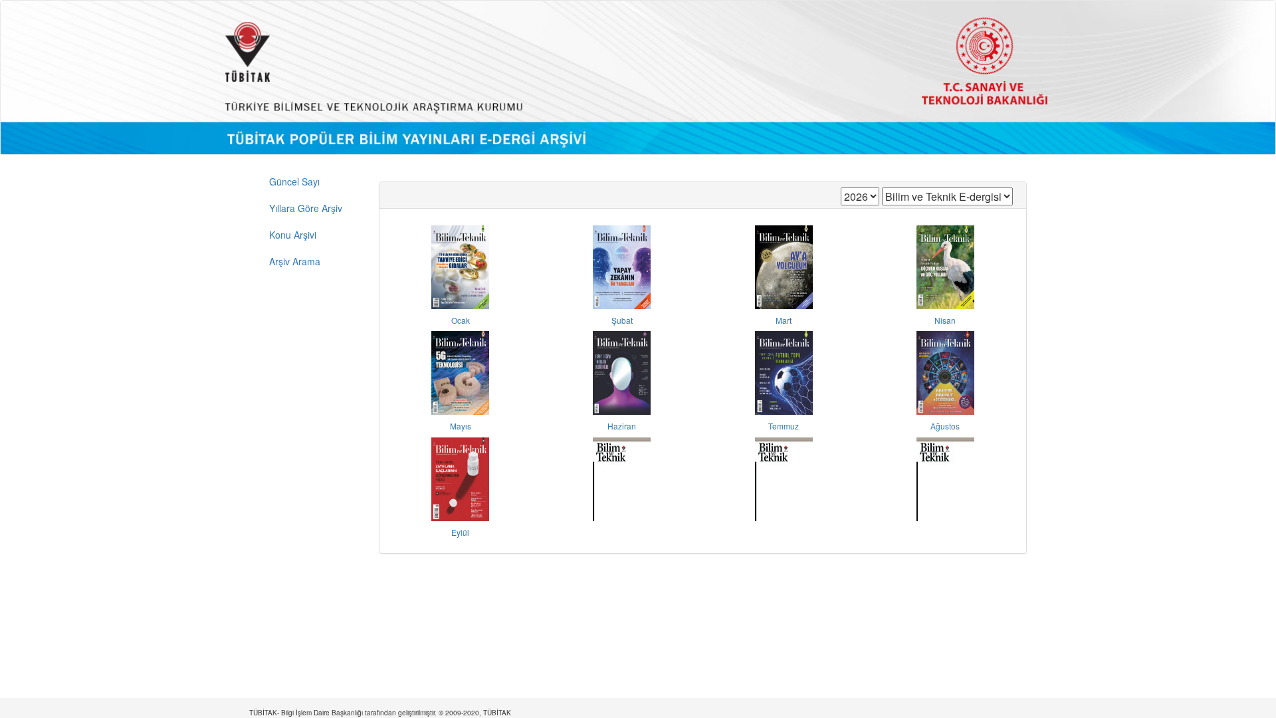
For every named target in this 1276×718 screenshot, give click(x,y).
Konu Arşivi (292, 234)
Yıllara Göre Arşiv (305, 208)
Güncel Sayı (294, 181)
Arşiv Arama (294, 261)
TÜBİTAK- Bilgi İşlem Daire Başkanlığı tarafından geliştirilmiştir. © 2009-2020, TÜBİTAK (380, 712)
